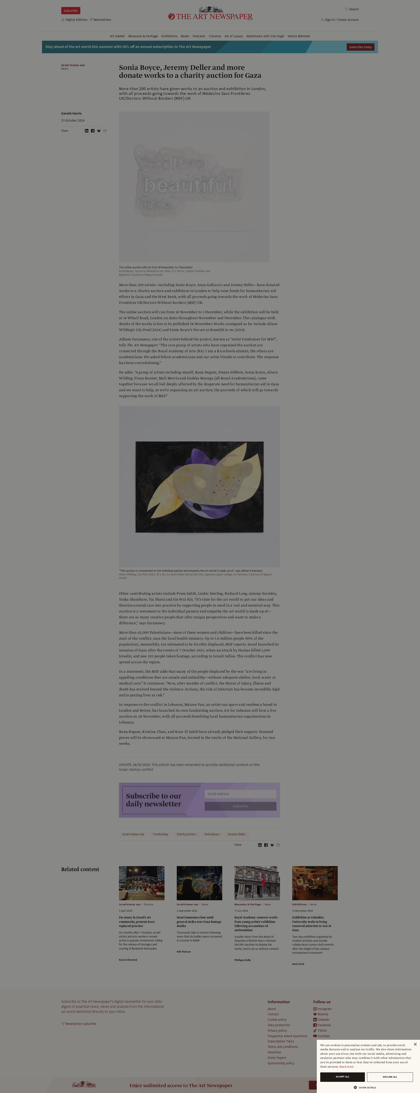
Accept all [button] (342, 1076)
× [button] (415, 1044)
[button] (366, 1087)
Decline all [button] (390, 1077)
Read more (347, 1067)
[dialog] (368, 1066)
